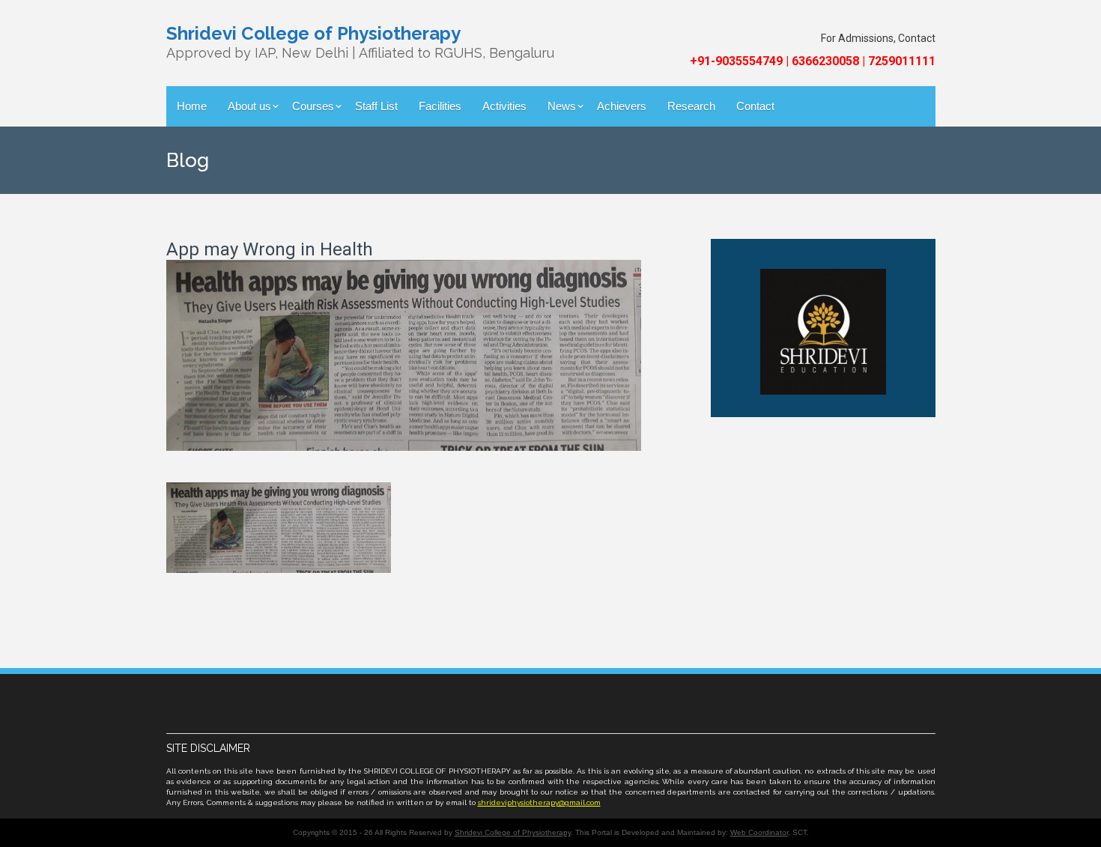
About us (249, 106)
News (562, 106)
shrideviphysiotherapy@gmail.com (539, 802)
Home (192, 106)
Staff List (376, 106)
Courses (313, 106)
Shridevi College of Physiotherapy (513, 832)
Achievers (621, 106)
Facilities (440, 106)
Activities (504, 106)
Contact (755, 106)
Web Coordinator (759, 832)
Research (691, 106)
